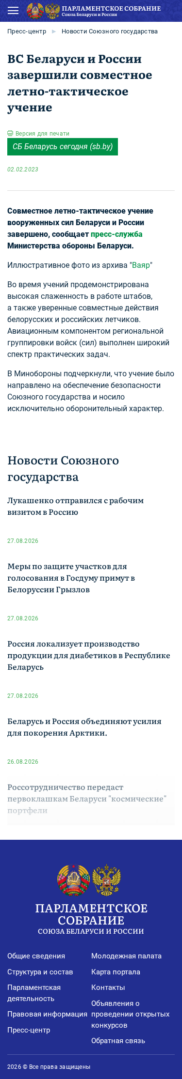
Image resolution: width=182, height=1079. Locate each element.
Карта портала (115, 972)
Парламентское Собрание (91, 917)
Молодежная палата (126, 956)
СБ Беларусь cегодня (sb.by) (63, 146)
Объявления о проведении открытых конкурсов (130, 1014)
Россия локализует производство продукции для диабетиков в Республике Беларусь (88, 654)
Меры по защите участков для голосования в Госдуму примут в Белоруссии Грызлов (71, 577)
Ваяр (141, 265)
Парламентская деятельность (34, 993)
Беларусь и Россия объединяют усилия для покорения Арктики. (84, 726)
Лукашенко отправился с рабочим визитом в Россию (75, 505)
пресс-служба (117, 234)
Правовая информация (47, 1014)
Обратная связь (118, 1040)
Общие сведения (36, 956)
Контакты (108, 987)
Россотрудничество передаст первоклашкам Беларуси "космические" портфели (86, 798)
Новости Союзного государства (110, 31)
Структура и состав (40, 972)
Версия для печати (42, 133)
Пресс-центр (26, 31)
